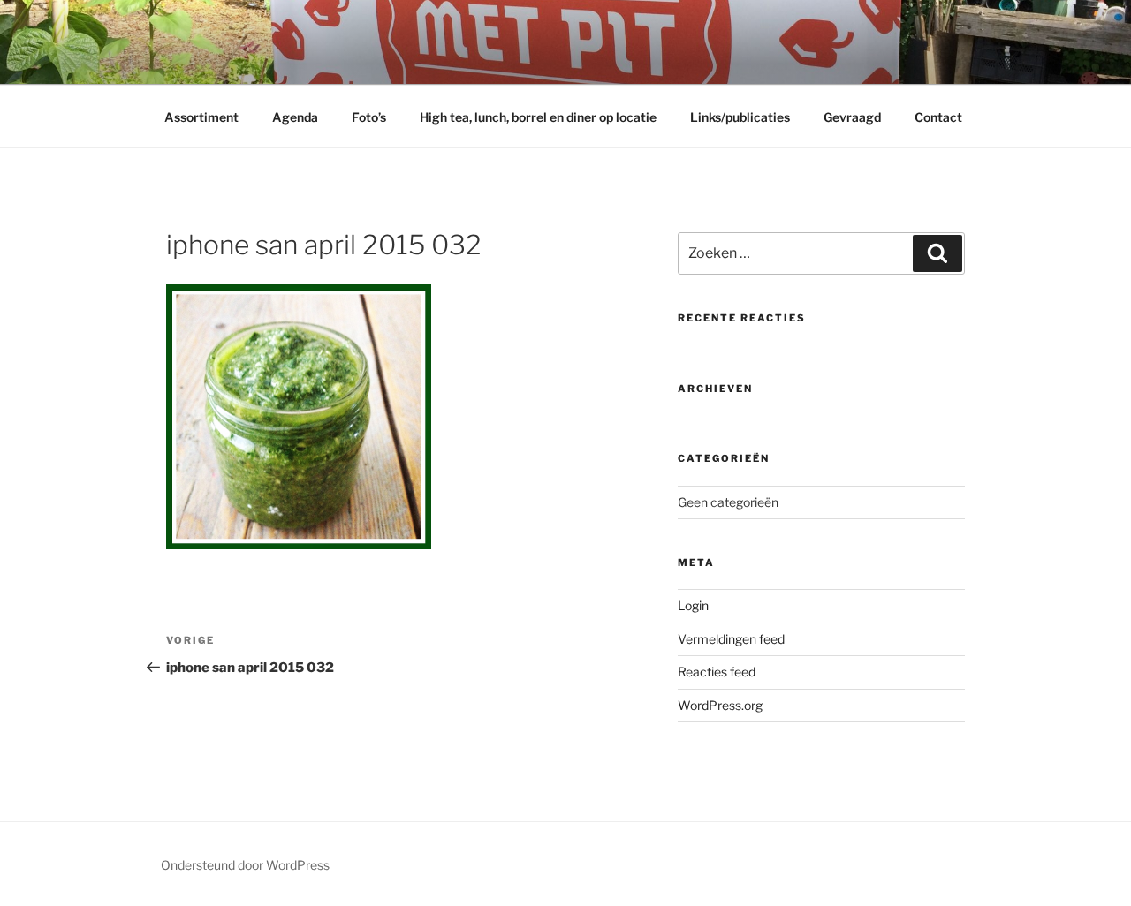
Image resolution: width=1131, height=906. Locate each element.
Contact (938, 117)
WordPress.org (720, 705)
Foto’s (369, 117)
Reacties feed (716, 671)
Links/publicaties (740, 117)
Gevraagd (852, 117)
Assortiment (201, 117)
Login (693, 605)
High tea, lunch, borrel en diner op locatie (538, 117)
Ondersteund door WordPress (245, 864)
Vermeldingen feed (731, 638)
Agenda (295, 117)
